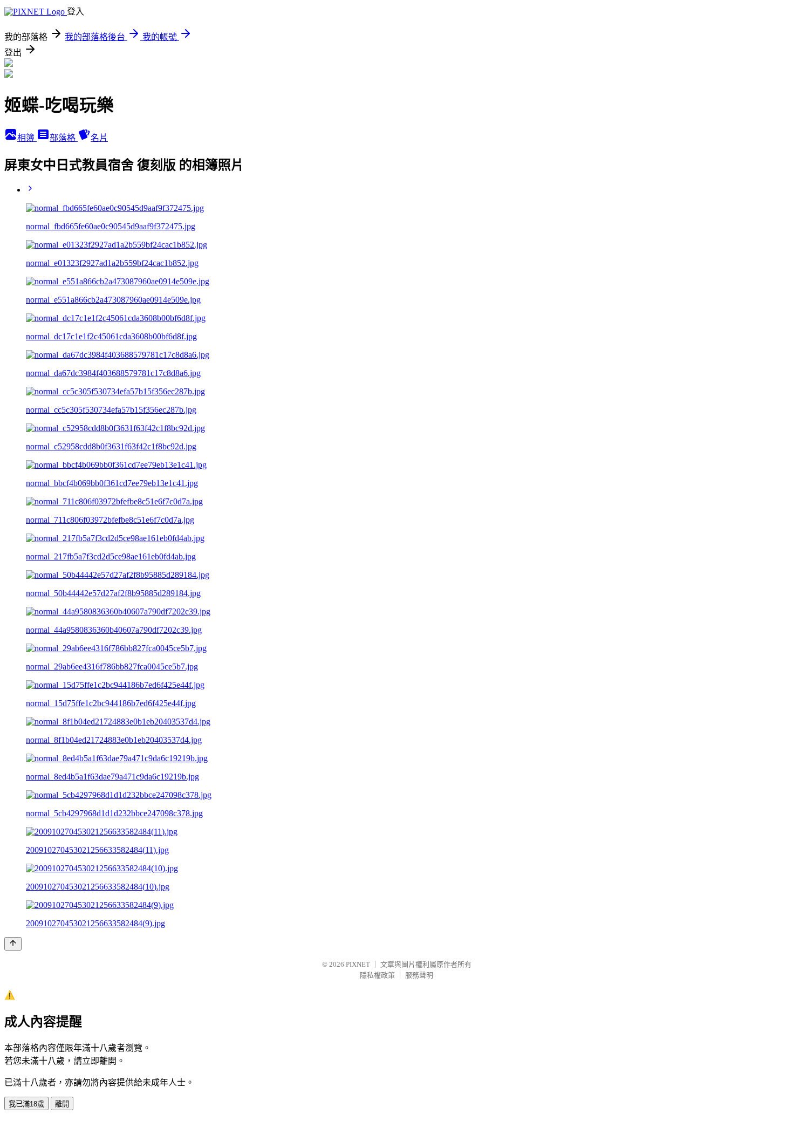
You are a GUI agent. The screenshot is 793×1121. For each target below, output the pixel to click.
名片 (99, 137)
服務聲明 (419, 975)
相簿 (27, 137)
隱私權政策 (377, 975)
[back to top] (13, 944)
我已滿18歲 (26, 1104)
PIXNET (358, 964)
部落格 (64, 137)
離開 (62, 1104)
